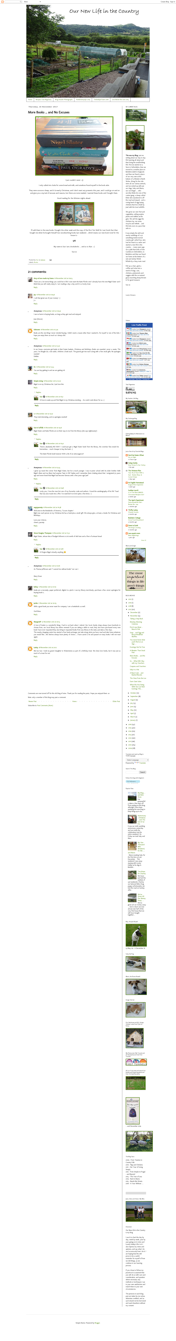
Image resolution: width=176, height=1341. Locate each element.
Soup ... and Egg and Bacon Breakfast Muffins (137, 635)
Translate (142, 763)
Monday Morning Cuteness (136, 623)
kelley (36, 587)
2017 (130, 609)
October (133, 693)
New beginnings (133, 535)
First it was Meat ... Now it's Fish (136, 628)
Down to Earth (133, 526)
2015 (130, 728)
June (132, 707)
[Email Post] (50, 260)
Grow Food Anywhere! (136, 520)
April (132, 713)
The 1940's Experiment (136, 500)
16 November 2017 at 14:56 (53, 428)
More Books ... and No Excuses (137, 657)
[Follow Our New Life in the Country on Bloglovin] (133, 783)
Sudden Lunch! (133, 490)
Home (30, 100)
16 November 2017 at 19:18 (54, 549)
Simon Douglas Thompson (43, 533)
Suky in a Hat (134, 670)
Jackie (36, 603)
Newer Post (32, 701)
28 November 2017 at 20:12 (48, 647)
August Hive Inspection (135, 485)
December (134, 612)
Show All (143, 540)
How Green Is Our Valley (136, 465)
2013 (130, 735)
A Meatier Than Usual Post (137, 651)
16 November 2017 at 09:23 (63, 278)
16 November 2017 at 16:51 (54, 397)
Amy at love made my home (44, 278)
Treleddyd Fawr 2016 (101, 100)
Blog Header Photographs (64, 100)
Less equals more (134, 533)
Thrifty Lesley (133, 510)
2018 (130, 606)
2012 (130, 738)
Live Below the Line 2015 (120, 100)
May (132, 710)
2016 (130, 724)
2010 (130, 745)
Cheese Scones (133, 512)
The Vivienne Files (134, 471)
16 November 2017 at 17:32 (61, 533)
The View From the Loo (138, 678)
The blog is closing (134, 527)
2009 (130, 748)
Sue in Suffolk (38, 428)
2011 (129, 741)
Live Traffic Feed (139, 325)
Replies (38, 392)
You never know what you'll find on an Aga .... (137, 642)
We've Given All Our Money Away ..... (142, 897)
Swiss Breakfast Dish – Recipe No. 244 (135, 503)
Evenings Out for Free (137, 647)
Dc (35, 367)
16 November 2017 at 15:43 (51, 468)
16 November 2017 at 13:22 (51, 346)
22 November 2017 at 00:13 (51, 622)
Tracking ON (145, 379)
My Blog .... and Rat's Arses (141, 795)
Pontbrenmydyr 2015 (83, 100)
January (133, 720)
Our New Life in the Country (135, 330)
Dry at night (132, 457)
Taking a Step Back (136, 619)
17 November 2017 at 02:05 (47, 603)
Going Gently (132, 463)
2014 (130, 731)
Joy (35, 295)
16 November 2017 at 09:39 (52, 311)
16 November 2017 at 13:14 (49, 330)
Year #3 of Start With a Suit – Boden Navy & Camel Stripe (136, 475)
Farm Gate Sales (135, 681)
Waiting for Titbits (144, 371)
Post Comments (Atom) (45, 705)
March (132, 717)
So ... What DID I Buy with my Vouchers (137, 662)
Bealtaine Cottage (134, 518)
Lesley (36, 647)
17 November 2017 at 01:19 (47, 587)
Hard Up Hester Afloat (136, 455)
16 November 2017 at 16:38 (52, 507)
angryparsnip (38, 507)
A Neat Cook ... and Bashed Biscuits (136, 674)
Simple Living (38, 381)
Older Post (116, 701)
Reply (35, 287)
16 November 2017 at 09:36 (46, 295)
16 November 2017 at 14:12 (52, 381)
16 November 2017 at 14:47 (44, 414)
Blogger (97, 1323)
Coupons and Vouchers (138, 666)
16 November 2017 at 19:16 (51, 566)
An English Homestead (136, 483)
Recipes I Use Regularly (43, 100)
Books (36, 262)
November (134, 616)
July (131, 703)
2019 (130, 603)
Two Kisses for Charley (142, 873)
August (133, 700)
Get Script (132, 379)
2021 (130, 599)
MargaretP (37, 622)
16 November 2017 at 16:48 (55, 488)
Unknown (37, 330)
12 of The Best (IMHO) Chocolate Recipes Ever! (136, 493)
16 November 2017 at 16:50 (55, 444)
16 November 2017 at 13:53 (45, 367)
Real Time (138, 379)
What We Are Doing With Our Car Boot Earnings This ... (137, 687)
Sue (41, 397)
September (134, 696)
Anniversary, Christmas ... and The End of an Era (142, 820)
